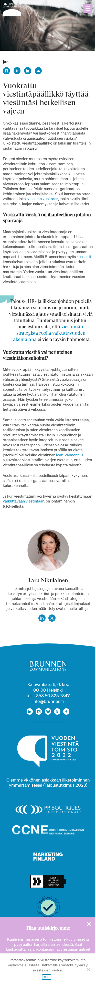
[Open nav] (87, 8)
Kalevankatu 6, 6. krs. (48, 684)
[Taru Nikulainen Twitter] (52, 618)
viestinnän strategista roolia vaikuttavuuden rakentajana (48, 333)
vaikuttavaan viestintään (23, 501)
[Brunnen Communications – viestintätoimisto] (12, 9)
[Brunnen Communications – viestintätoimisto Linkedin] (30, 711)
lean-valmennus (69, 454)
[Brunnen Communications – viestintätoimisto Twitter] (57, 711)
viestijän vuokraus (42, 198)
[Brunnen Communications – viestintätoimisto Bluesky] (48, 711)
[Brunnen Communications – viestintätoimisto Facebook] (66, 711)
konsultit (84, 256)
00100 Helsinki (48, 690)
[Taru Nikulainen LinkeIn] (42, 618)
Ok (46, 977)
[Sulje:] (89, 924)
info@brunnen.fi (48, 701)
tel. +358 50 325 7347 (48, 695)
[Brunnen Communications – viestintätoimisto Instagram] (39, 711)
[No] (88, 969)
